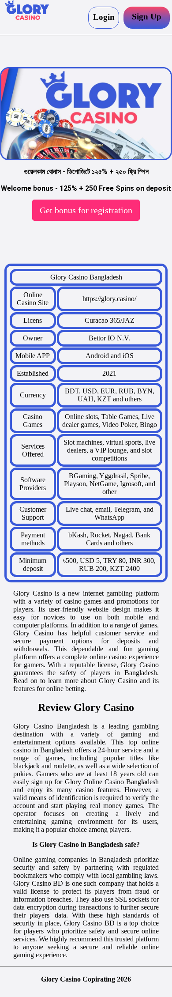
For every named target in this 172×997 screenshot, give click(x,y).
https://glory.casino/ (109, 298)
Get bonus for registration (86, 210)
